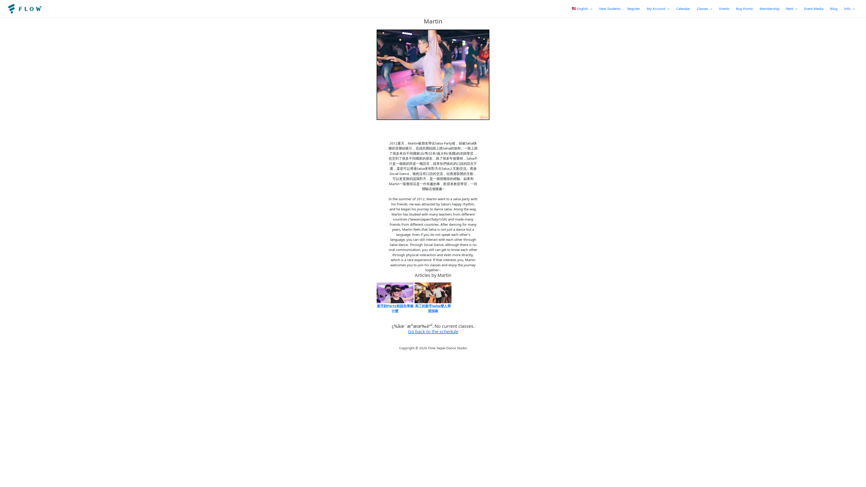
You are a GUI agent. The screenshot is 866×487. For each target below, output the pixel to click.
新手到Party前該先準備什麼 (395, 308)
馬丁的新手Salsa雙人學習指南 (433, 308)
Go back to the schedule (433, 331)
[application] (590, 8)
